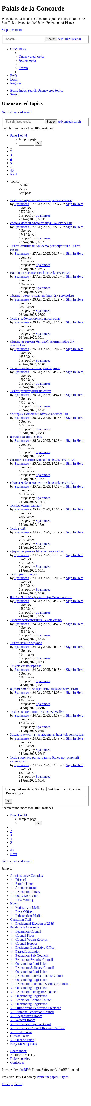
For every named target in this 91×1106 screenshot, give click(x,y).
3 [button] (11, 155)
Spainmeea (21, 204)
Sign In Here (74, 204)
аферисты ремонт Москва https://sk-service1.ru (43, 459)
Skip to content (12, 30)
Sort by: (40, 789)
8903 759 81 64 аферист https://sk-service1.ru (41, 597)
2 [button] (11, 151)
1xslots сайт (18, 528)
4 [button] (11, 159)
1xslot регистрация (23, 574)
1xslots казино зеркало (26, 643)
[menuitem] (31, 56)
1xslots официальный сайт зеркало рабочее (41, 200)
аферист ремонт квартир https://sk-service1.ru (42, 295)
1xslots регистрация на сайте (30, 391)
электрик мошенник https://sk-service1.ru (39, 414)
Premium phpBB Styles (52, 1077)
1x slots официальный (25, 505)
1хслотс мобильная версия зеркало (35, 368)
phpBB (23, 1069)
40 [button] (12, 170)
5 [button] (11, 163)
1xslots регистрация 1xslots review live (37, 711)
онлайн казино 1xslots (26, 437)
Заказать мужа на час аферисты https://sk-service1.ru (47, 734)
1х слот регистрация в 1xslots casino (36, 620)
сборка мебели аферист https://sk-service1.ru (41, 223)
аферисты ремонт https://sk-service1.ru (37, 551)
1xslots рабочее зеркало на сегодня (35, 318)
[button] (18, 135)
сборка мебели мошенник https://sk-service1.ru (43, 482)
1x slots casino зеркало (25, 666)
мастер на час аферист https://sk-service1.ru (40, 272)
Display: (11, 789)
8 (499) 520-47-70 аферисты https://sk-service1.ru (44, 689)
